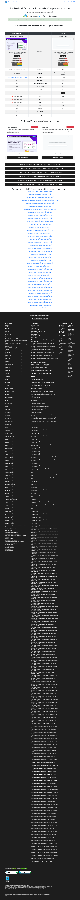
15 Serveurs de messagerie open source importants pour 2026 (43, 751)
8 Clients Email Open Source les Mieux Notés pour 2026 (42, 862)
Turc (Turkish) (70, 371)
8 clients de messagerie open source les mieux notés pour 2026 (44, 525)
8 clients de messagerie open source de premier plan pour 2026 (44, 688)
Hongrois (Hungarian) (70, 345)
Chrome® (9, 333)
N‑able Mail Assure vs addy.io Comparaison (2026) (40, 305)
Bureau (8, 331)
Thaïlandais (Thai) (70, 369)
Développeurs (34, 323)
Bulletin (62, 325)
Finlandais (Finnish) (70, 336)
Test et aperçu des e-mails (36, 388)
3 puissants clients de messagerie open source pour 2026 (44, 591)
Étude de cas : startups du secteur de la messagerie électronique (42, 414)
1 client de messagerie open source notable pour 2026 (44, 477)
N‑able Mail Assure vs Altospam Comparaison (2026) (40, 199)
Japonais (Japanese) (70, 352)
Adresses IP (33, 328)
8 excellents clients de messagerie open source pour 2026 (44, 555)
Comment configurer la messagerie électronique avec (17, 351)
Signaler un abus (61, 350)
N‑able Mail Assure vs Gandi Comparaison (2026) (40, 229)
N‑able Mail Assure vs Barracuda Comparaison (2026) (40, 205)
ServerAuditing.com (9, 547)
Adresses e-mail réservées (11, 543)
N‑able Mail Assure (16, 36)
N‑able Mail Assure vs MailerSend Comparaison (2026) (40, 251)
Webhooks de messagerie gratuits (38, 331)
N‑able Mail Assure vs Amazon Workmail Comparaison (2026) (40, 202)
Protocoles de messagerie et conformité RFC (41, 385)
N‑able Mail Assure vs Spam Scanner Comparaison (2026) (40, 289)
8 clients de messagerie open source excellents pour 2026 (44, 639)
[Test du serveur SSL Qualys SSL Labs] (17, 65)
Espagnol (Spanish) (70, 364)
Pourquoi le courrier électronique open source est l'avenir (43, 421)
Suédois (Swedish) (70, 366)
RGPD (60, 346)
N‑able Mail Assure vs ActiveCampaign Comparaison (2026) (40, 197)
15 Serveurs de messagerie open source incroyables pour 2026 (43, 733)
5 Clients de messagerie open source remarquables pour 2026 (43, 814)
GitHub (62, 327)
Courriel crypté (62, 2)
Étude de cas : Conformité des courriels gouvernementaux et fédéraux (44, 375)
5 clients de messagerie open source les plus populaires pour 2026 (44, 447)
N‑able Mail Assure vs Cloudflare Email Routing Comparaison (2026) (40, 211)
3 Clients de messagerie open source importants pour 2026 (42, 838)
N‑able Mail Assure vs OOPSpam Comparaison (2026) (40, 269)
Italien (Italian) (70, 350)
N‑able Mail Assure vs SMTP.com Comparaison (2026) (40, 281)
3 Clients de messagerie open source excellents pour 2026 (44, 808)
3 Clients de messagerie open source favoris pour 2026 (44, 832)
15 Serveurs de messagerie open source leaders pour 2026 (44, 793)
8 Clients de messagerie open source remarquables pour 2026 (43, 730)
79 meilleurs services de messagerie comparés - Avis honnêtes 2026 (39, 164)
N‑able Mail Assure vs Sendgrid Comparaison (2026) (40, 284)
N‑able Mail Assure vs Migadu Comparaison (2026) (40, 265)
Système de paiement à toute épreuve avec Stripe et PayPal (44, 417)
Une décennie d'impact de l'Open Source (40, 364)
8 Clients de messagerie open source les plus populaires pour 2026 (43, 784)
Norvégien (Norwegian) (70, 356)
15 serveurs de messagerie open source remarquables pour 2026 (44, 462)
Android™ (9, 328)
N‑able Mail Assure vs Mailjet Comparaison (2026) (40, 257)
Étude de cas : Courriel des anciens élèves (40, 378)
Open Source (34, 337)
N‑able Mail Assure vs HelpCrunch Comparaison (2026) (40, 239)
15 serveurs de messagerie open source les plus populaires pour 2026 (44, 444)
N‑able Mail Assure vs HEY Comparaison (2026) (40, 235)
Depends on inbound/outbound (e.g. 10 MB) (17, 77)
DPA (60, 348)
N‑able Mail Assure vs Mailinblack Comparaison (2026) (40, 256)
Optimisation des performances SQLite (39, 411)
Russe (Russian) (71, 362)
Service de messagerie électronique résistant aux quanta (43, 408)
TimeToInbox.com (9, 546)
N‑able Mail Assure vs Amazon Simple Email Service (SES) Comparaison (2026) (40, 200)
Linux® (8, 330)
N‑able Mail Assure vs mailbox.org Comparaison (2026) (40, 307)
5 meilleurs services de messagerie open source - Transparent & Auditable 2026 (39, 172)
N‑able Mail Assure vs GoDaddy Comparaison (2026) (40, 233)
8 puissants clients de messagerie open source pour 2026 (44, 507)
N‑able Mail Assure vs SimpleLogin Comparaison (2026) (40, 286)
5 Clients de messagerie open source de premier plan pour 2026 (44, 772)
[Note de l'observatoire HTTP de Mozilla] (17, 64)
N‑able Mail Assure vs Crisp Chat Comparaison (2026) (40, 212)
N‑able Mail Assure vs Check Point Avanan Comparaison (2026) (40, 208)
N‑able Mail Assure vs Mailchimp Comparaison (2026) (40, 250)
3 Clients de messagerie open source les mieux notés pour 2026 (44, 778)
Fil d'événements (62, 338)
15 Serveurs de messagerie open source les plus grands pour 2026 (44, 739)
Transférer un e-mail (22, 19)
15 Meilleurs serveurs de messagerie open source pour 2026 (43, 763)
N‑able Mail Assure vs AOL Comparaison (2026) (40, 193)
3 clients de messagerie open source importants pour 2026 (42, 501)
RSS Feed (62, 333)
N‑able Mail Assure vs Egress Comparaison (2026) (40, 220)
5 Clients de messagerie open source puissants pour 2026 (44, 760)
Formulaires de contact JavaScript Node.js (40, 399)
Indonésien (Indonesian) (70, 348)
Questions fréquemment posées (40, 318)
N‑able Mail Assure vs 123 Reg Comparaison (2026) (40, 191)
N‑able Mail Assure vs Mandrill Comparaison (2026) (40, 260)
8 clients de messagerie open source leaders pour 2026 (44, 712)
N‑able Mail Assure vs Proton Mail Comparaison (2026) (40, 278)
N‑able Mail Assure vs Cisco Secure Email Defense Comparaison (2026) (40, 209)
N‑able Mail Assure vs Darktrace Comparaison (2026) (40, 215)
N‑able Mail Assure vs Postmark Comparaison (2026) (40, 275)
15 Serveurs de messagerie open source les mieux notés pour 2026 (43, 775)
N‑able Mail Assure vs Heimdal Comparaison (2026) (40, 236)
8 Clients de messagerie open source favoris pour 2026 (43, 748)
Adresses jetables (9, 538)
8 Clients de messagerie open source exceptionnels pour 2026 (43, 802)
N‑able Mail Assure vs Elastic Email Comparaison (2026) (40, 221)
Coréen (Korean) (71, 354)
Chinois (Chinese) (70, 327)
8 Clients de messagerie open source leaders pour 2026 (44, 796)
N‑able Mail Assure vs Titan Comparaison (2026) (40, 293)
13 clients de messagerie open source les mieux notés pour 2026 (44, 537)
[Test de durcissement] (17, 58)
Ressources (8, 530)
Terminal (9, 334)
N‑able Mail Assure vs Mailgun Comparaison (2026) (40, 254)
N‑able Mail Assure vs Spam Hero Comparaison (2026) (40, 287)
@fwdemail (63, 328)
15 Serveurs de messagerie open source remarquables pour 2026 (44, 727)
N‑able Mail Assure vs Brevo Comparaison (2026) (40, 206)
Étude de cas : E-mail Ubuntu (37, 379)
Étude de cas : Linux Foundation (38, 381)
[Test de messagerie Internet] (25, 872)
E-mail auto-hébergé (35, 333)
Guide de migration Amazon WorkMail (39, 366)
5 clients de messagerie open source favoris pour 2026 (43, 579)
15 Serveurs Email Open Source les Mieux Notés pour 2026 (43, 859)
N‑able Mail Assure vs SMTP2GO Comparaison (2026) (40, 283)
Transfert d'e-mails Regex (36, 336)
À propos (61, 340)
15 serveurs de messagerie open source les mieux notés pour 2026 (44, 438)
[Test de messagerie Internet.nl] (17, 62)
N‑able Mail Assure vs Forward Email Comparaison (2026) (40, 226)
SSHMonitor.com (9, 549)
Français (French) (69, 339)
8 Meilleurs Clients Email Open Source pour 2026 (44, 850)
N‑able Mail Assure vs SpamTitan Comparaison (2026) (40, 290)
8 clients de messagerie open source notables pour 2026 (44, 561)
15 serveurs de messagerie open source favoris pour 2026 (43, 492)
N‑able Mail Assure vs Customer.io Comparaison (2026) (40, 214)
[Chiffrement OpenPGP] (42, 112)
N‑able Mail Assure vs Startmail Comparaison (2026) (40, 292)
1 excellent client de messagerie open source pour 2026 (44, 471)
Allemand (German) (70, 341)
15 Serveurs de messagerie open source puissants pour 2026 (43, 757)
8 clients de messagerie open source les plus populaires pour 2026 (44, 531)
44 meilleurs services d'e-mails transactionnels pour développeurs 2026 (39, 176)
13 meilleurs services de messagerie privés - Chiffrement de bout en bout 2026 (39, 168)
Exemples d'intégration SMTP (11, 339)
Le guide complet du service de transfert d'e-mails (42, 391)
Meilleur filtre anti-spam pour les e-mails (39, 367)
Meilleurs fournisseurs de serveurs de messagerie (42, 369)
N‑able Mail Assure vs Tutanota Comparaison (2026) (40, 296)
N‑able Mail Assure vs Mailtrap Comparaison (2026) (40, 259)
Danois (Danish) (71, 330)
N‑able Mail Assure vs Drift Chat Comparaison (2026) (40, 217)
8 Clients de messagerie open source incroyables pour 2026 (44, 736)
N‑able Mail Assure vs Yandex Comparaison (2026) (40, 301)
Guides (7, 337)
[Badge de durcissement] (7, 879)
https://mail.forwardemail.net (64, 19)
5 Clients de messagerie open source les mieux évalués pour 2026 (44, 790)
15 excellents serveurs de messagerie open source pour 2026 (43, 468)
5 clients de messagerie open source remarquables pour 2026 (43, 465)
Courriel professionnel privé (11, 532)
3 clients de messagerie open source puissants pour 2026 (44, 676)
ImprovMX (63, 36)
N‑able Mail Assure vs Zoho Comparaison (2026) (40, 304)
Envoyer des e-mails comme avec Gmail (14, 342)
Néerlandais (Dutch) (70, 332)
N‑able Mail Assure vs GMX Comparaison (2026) (40, 227)
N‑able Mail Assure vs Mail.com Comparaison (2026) (40, 248)
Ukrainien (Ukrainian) (70, 373)
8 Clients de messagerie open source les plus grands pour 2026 (44, 742)
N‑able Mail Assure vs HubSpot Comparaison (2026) (40, 241)
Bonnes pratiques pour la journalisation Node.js (41, 370)
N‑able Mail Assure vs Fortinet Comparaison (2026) (40, 224)
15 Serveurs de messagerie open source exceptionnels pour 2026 (44, 799)
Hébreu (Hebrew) (71, 343)
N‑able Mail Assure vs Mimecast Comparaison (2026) (40, 266)
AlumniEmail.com (9, 544)
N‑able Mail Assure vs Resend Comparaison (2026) (40, 280)
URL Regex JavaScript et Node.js (38, 420)
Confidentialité (69, 2)
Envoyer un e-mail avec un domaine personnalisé (16, 340)
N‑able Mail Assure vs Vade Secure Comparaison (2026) (40, 298)
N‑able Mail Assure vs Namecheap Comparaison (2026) (40, 268)
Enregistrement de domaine (11, 540)
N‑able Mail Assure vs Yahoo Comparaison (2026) (40, 299)
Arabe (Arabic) (71, 325)
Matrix (61, 330)
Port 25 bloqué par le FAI (10, 528)
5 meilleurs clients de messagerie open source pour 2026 (44, 489)
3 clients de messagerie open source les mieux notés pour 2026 (44, 441)
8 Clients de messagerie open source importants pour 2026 (44, 754)
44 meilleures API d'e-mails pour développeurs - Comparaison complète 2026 (39, 180)
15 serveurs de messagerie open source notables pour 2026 (44, 474)
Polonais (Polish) (71, 358)
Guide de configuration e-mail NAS (13, 343)
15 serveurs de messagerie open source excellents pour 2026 (43, 636)
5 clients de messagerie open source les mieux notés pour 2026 (44, 453)
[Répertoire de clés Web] (41, 115)
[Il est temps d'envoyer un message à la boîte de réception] (40, 93)
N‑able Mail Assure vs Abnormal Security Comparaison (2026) (40, 196)
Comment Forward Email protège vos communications (43, 418)
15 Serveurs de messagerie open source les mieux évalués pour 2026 (44, 787)
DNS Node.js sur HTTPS (36, 400)
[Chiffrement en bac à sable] (46, 83)
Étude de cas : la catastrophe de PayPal (40, 406)
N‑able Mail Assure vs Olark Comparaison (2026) (40, 271)
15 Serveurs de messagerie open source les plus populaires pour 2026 (44, 781)
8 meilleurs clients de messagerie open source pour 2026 (42, 429)
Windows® (7, 327)
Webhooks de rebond (35, 334)
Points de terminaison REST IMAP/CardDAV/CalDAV (42, 382)
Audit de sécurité (34, 327)
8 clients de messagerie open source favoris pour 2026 (44, 495)
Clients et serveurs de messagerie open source (44, 424)
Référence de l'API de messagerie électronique (41, 330)
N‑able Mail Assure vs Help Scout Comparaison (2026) (40, 238)
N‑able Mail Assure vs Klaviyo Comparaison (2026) (40, 245)
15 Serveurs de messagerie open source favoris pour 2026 (44, 745)
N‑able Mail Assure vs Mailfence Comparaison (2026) (40, 253)
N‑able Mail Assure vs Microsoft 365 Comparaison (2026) (40, 263)
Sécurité (61, 342)
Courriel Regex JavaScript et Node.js (39, 387)
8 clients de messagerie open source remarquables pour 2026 (43, 549)
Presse (60, 352)
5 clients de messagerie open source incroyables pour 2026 (43, 652)
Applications (8, 323)
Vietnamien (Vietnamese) (70, 376)
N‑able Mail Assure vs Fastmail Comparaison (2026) (40, 223)
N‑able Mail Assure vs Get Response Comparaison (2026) (40, 230)
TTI (63, 93)
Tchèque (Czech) (71, 329)
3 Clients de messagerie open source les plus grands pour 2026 (44, 826)
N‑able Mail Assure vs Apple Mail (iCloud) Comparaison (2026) (40, 203)
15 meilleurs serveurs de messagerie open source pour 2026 (43, 426)
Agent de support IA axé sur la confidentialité (41, 373)
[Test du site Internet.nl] (17, 60)
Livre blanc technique (35, 325)
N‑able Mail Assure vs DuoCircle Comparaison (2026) (40, 218)
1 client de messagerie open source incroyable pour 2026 (44, 483)
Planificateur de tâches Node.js (38, 403)
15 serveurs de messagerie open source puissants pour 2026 (43, 673)
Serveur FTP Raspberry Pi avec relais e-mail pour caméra (16, 348)
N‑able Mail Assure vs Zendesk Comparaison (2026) (40, 302)
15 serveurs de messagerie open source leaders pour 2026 (44, 456)
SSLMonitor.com (9, 550)
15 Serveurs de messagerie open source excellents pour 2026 (44, 805)
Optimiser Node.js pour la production (39, 393)
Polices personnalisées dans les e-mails (40, 384)
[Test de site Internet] (11, 872)
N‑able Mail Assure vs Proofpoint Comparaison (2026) (40, 277)
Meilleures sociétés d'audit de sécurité (39, 372)
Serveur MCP (34, 390)
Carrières (61, 354)
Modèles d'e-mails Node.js (37, 402)
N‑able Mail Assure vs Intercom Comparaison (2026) (40, 244)
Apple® (7, 325)
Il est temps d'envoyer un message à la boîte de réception (15, 536)
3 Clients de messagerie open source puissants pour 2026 (44, 844)
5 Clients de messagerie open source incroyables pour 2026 (43, 820)
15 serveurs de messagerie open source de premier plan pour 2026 (44, 685)
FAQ (74, 2)
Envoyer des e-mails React (37, 412)
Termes (60, 345)
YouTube (62, 331)
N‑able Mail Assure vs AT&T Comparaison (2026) (40, 194)
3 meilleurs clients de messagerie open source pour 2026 (44, 597)
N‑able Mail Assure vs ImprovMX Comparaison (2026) (40, 242)
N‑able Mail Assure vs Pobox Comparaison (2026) (40, 272)
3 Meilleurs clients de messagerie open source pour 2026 (44, 766)
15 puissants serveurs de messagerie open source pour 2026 (43, 504)
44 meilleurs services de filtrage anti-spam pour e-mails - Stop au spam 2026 (39, 184)
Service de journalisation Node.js (38, 405)
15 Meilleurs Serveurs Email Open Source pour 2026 (44, 847)
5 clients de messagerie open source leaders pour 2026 (43, 459)
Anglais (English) (71, 334)
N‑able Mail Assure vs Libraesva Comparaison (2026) (40, 247)
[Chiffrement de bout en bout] (41, 109)
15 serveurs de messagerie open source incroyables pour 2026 (43, 480)
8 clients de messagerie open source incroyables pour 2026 (43, 567)
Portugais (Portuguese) (70, 360)
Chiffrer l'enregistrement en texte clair (14, 541)
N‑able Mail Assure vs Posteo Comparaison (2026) (40, 274)
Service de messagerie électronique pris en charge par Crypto (43, 395)
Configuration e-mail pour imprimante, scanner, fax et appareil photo (17, 345)
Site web (17, 56)
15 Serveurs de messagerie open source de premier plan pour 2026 (43, 769)
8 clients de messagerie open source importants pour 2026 (43, 670)
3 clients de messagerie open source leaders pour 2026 (44, 543)
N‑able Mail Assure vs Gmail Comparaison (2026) (40, 232)
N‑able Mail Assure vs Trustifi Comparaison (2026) (40, 295)
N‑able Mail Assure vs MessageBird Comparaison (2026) (40, 262)
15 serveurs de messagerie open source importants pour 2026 (43, 498)
